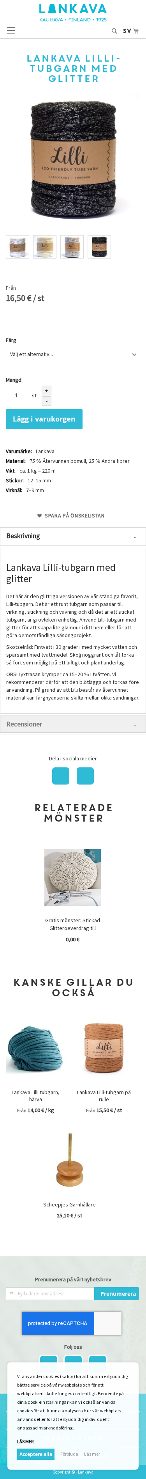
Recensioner (24, 723)
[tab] (73, 536)
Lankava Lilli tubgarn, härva (36, 1096)
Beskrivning (23, 535)
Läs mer (92, 1454)
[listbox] (73, 247)
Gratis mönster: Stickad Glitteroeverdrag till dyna (72, 928)
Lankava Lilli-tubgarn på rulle (104, 1096)
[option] (17, 247)
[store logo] (73, 12)
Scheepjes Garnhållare (69, 1204)
